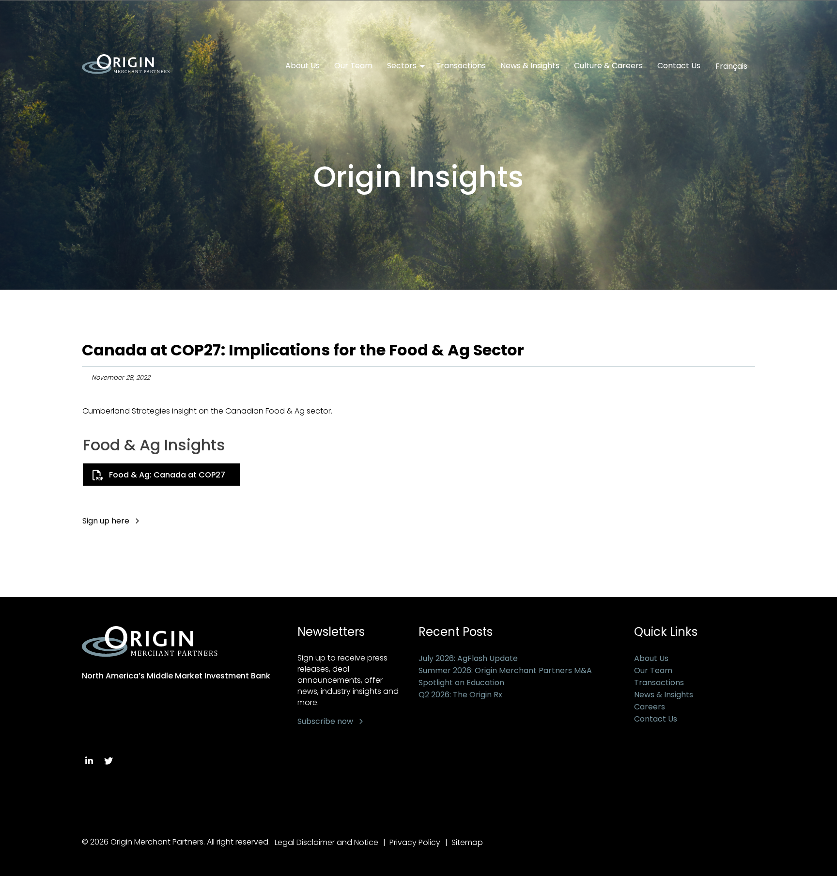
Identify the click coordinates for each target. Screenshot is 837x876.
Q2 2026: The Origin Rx (460, 694)
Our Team (353, 66)
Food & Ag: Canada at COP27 (167, 474)
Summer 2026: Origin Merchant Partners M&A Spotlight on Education (505, 676)
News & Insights (529, 66)
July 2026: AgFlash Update (468, 658)
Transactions (461, 66)
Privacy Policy (414, 842)
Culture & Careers (608, 66)
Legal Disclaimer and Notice (326, 842)
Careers (649, 706)
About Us (302, 66)
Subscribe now (325, 721)
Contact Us (678, 66)
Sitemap (467, 842)
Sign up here (105, 520)
